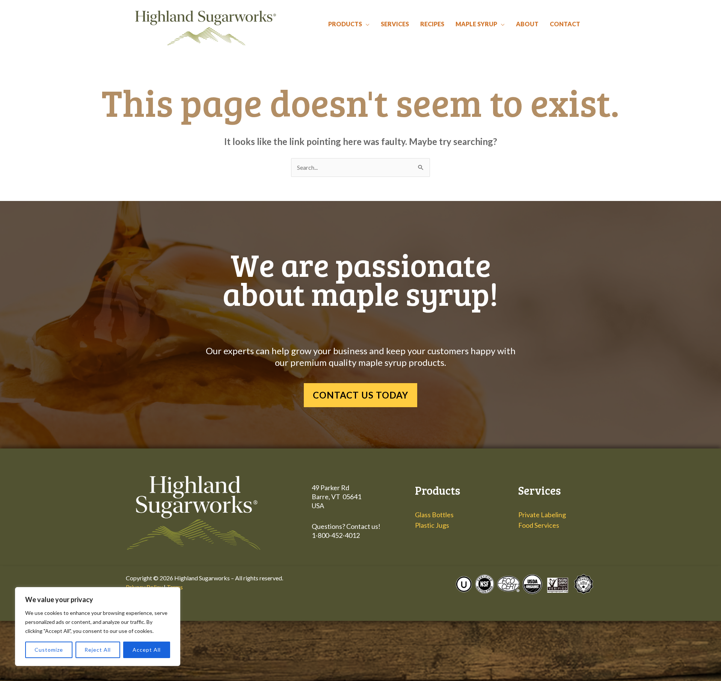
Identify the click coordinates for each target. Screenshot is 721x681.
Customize (49, 649)
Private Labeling (542, 514)
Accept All (147, 649)
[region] (97, 626)
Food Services (538, 525)
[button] (366, 24)
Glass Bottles (434, 514)
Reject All (97, 649)
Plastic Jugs (432, 525)
